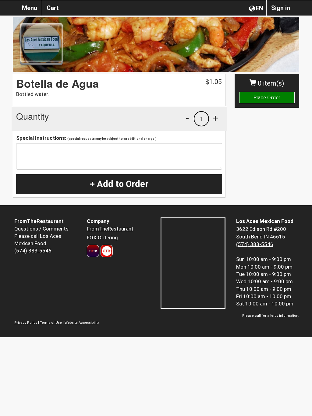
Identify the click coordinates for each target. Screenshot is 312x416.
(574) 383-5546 (32, 251)
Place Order (267, 97)
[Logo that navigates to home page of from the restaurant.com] (93, 251)
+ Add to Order (119, 184)
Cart (53, 8)
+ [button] (215, 118)
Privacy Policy (25, 323)
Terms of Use (51, 323)
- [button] (187, 118)
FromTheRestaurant (110, 229)
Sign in (280, 8)
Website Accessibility (82, 323)
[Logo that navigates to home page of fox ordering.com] (106, 251)
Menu (29, 8)
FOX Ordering (102, 237)
